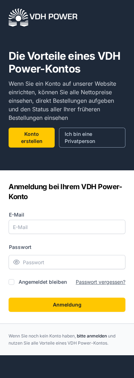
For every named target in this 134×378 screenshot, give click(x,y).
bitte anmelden (92, 336)
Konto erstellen (32, 137)
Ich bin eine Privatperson (80, 137)
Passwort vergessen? (100, 282)
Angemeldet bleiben (43, 282)
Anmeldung (67, 305)
